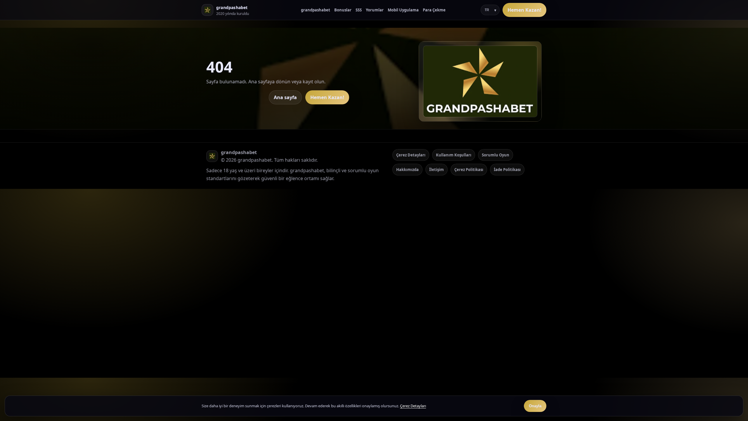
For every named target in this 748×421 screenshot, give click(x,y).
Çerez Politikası (468, 169)
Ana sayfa (285, 97)
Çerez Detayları (410, 155)
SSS (359, 10)
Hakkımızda (407, 169)
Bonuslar (343, 10)
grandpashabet (315, 10)
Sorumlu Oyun (495, 155)
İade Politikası (507, 169)
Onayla (535, 406)
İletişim (436, 169)
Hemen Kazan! (524, 10)
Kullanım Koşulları (453, 155)
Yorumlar (375, 10)
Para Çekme (434, 10)
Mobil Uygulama (403, 10)
